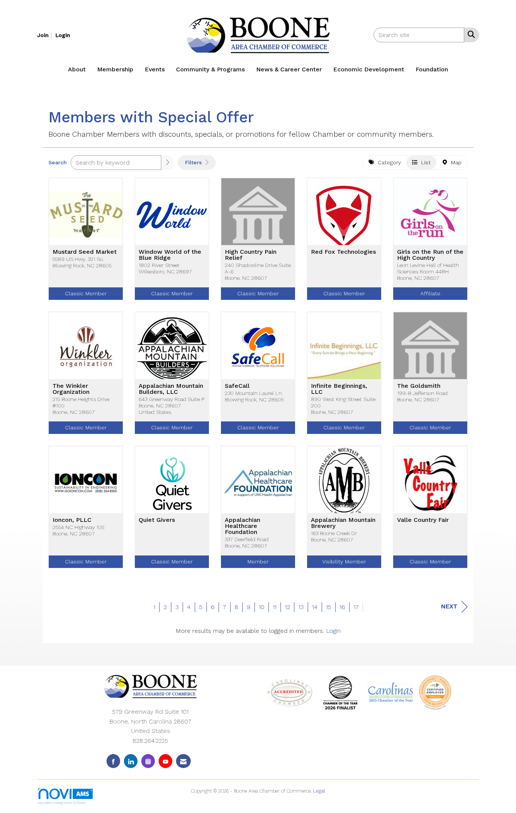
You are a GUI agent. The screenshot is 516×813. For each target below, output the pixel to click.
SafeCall (237, 386)
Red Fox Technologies (343, 252)
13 (301, 607)
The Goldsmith (418, 386)
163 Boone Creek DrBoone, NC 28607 (334, 536)
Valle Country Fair (423, 520)
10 (261, 607)
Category (387, 162)
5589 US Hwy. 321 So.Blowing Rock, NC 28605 (82, 262)
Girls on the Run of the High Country (430, 255)
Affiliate (430, 293)
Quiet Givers (157, 520)
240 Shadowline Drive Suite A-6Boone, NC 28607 (258, 271)
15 (328, 607)
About (77, 69)
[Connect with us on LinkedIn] (130, 761)
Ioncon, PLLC (72, 520)
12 (287, 607)
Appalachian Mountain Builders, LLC (171, 389)
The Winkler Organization (71, 389)
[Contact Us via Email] (183, 761)
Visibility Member (344, 561)
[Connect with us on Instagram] (148, 761)
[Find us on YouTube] (165, 761)
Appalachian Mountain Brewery (343, 523)
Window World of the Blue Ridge (170, 255)
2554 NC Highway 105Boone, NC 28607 (78, 530)
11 (275, 607)
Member (258, 561)
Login (333, 630)
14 (315, 607)
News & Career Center (289, 69)
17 (356, 607)
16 (342, 607)
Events (155, 69)
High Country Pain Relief (251, 255)
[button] (167, 162)
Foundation (432, 69)
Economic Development (368, 69)
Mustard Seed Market (85, 252)
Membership (115, 69)
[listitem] (45, 35)
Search (57, 162)
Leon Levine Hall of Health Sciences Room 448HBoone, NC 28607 (428, 271)
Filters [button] (194, 162)
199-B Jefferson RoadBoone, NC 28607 (422, 396)
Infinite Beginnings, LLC (339, 389)
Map (454, 162)
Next (449, 606)
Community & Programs (210, 69)
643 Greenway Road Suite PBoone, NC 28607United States (171, 405)
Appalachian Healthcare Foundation (242, 526)
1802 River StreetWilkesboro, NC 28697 (165, 268)
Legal (319, 791)
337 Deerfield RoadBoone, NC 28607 (247, 542)
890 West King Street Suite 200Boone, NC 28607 (343, 405)
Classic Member (86, 293)
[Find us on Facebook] (113, 761)
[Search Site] (469, 34)
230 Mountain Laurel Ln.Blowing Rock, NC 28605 (254, 396)
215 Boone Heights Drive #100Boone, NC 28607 (81, 405)
